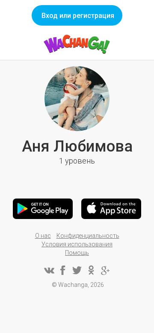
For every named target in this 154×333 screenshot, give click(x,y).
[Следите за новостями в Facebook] (62, 270)
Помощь (77, 252)
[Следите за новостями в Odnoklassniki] (91, 270)
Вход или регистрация (77, 16)
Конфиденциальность (87, 235)
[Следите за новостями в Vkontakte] (48, 270)
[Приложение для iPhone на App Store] (111, 209)
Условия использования (77, 244)
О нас (43, 235)
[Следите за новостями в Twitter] (77, 270)
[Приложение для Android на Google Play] (43, 209)
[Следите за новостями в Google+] (105, 270)
